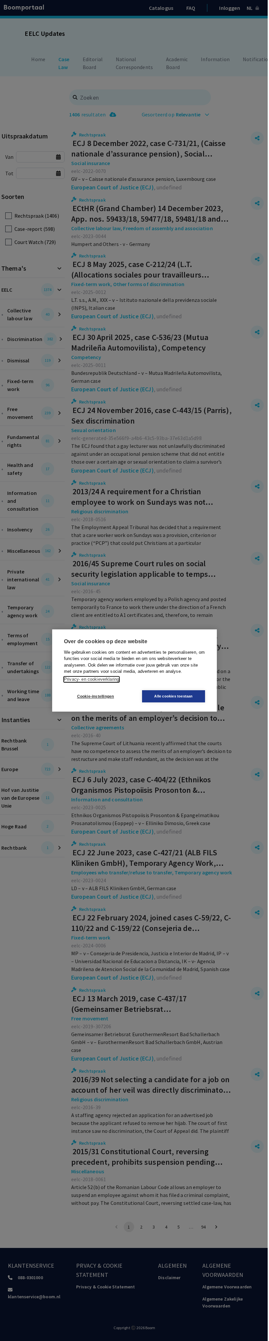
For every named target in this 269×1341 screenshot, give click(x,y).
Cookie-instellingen (95, 696)
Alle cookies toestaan (173, 696)
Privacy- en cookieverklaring (91, 679)
